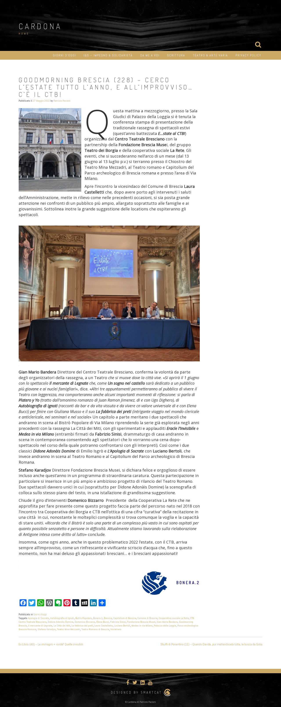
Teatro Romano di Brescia (95, 629)
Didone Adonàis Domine (60, 622)
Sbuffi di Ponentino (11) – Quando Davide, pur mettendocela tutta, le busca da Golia (211, 644)
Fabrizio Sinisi (118, 622)
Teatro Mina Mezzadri (68, 629)
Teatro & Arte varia (210, 55)
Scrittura (176, 55)
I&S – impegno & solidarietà (108, 55)
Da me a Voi (149, 55)
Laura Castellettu (103, 625)
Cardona (40, 26)
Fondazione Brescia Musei (141, 622)
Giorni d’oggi (64, 55)
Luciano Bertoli (122, 625)
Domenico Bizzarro (85, 622)
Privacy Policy (248, 55)
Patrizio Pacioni (62, 100)
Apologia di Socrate (38, 618)
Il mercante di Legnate (40, 625)
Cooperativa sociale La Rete (174, 618)
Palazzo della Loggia (165, 625)
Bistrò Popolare (83, 618)
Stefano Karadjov (47, 629)
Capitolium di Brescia (124, 618)
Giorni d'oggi (40, 614)
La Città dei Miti (62, 625)
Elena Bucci (102, 622)
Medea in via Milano (142, 625)
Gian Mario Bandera (167, 622)
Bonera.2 (98, 618)
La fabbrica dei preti (82, 625)
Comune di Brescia (147, 618)
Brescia (108, 618)
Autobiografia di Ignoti (62, 618)
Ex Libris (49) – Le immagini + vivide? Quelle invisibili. (51, 644)
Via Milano (115, 629)
